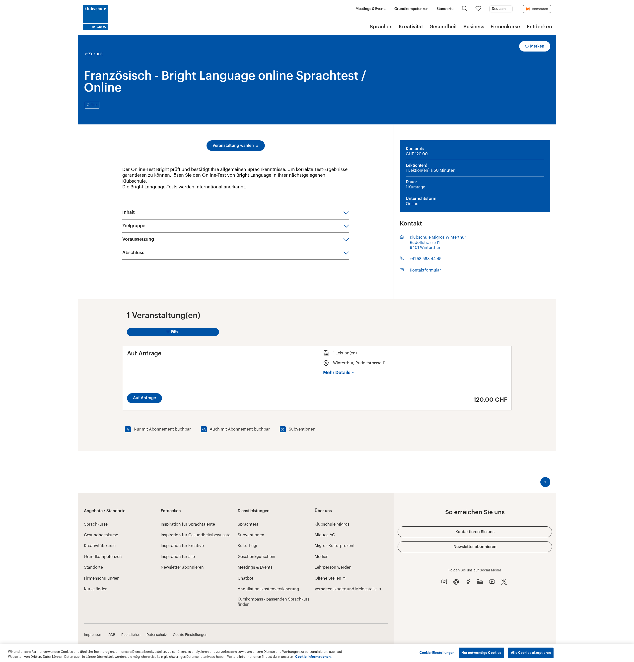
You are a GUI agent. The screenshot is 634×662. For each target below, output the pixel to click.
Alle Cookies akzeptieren (531, 652)
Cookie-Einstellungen (437, 652)
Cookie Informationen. (313, 656)
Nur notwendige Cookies (481, 652)
